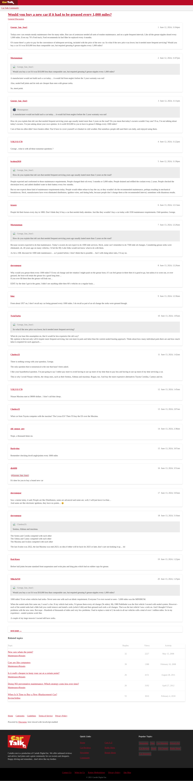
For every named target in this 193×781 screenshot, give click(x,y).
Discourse (22, 722)
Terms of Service (46, 716)
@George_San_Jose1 (20, 475)
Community (88, 3)
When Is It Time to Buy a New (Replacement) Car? (32, 694)
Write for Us (80, 772)
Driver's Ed (174, 743)
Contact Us (66, 772)
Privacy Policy (61, 716)
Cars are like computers (19, 662)
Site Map (127, 772)
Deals (41, 3)
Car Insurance (145, 754)
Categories (20, 716)
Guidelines (31, 716)
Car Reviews (55, 3)
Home (10, 716)
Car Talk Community (10, 8)
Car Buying (144, 748)
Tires (152, 743)
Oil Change (163, 748)
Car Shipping (162, 743)
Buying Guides (27, 3)
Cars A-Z (102, 3)
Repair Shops (71, 3)
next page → (16, 631)
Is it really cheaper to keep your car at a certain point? (33, 673)
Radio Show (110, 748)
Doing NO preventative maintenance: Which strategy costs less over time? (43, 683)
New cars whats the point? (20, 652)
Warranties (143, 743)
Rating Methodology (96, 772)
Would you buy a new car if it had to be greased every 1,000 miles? (60, 14)
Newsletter (84, 753)
